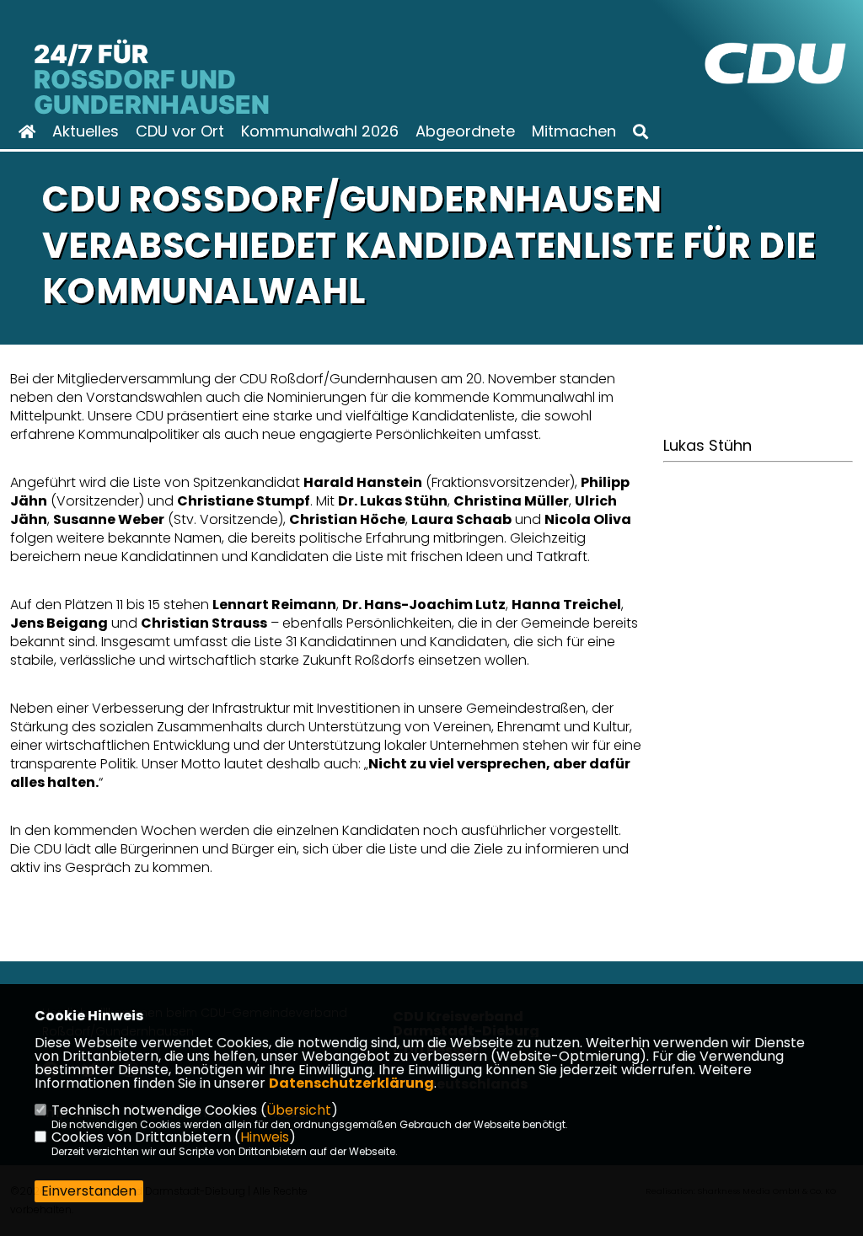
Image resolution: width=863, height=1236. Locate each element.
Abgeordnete (465, 131)
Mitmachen (574, 131)
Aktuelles (85, 131)
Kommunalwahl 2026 (320, 131)
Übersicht (298, 1110)
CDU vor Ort (180, 131)
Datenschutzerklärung (351, 1083)
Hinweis (264, 1137)
